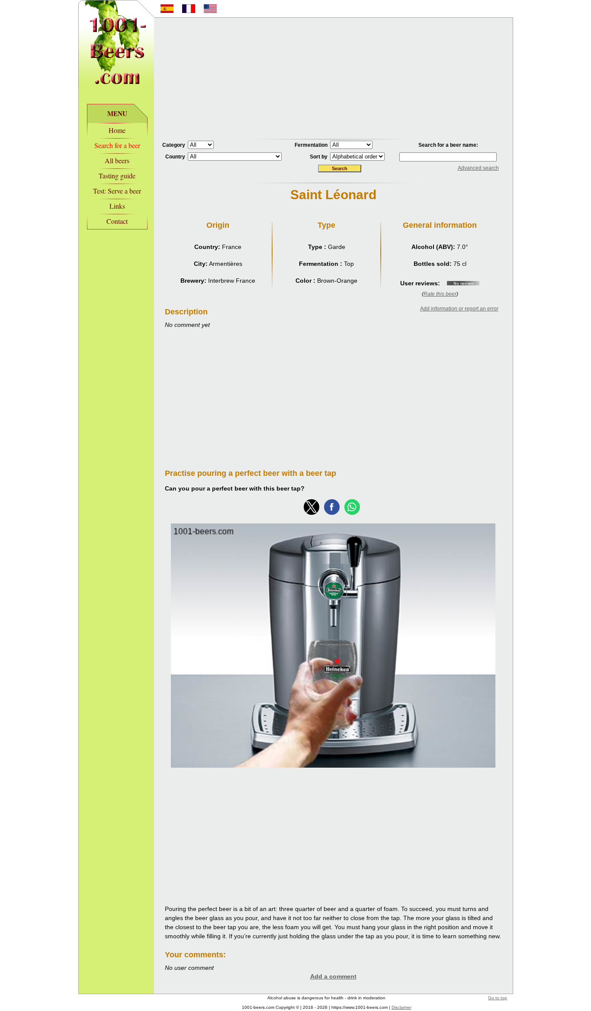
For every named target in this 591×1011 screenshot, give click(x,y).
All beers (117, 160)
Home (117, 130)
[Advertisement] (333, 78)
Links (117, 205)
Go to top (497, 997)
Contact (117, 221)
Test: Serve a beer (117, 190)
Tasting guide (117, 175)
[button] (311, 507)
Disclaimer (401, 1007)
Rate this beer (440, 294)
